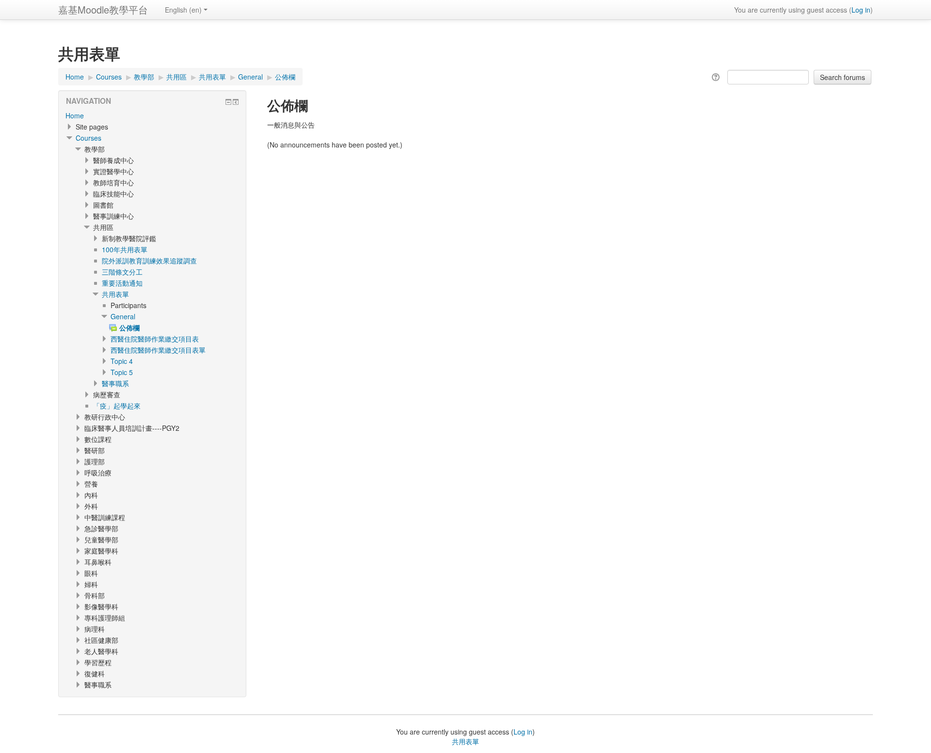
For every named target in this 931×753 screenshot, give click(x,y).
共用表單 (115, 294)
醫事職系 (115, 383)
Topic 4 (122, 361)
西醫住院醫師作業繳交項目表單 (158, 350)
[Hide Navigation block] (228, 102)
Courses (88, 138)
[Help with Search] (717, 76)
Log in (860, 10)
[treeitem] (152, 115)
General (123, 316)
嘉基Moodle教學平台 (103, 9)
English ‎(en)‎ (183, 10)
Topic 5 (122, 372)
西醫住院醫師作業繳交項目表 (155, 339)
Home (74, 115)
